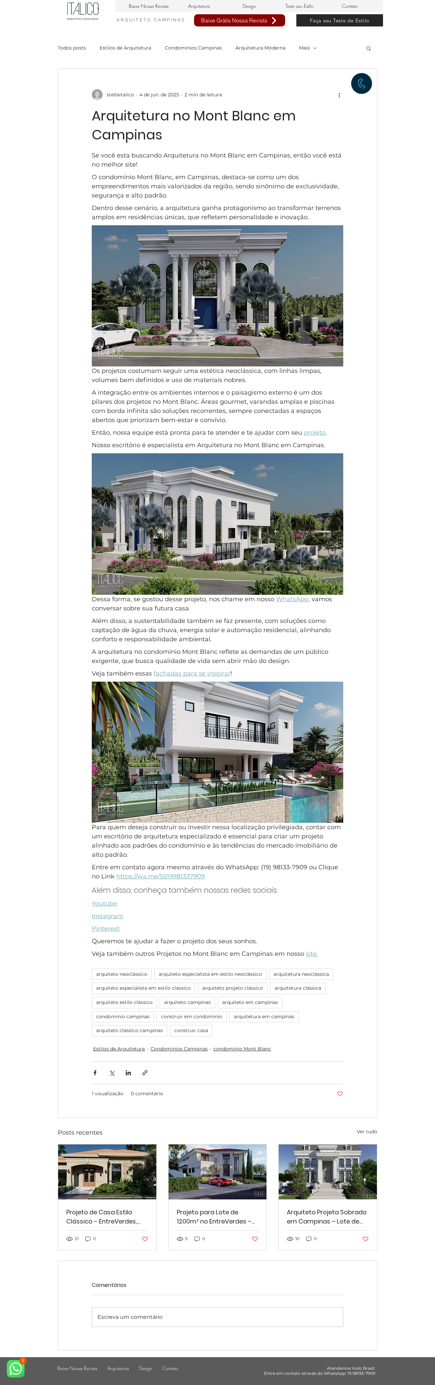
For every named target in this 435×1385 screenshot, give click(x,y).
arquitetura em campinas (264, 1016)
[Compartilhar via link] (145, 1072)
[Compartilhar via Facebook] (95, 1072)
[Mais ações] (339, 95)
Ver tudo (367, 1131)
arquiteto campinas (187, 1002)
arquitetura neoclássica (301, 974)
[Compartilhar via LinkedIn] (128, 1072)
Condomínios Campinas (193, 48)
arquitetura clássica (298, 988)
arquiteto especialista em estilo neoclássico (210, 974)
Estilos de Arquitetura (125, 48)
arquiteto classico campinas (129, 1030)
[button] (368, 48)
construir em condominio (191, 1016)
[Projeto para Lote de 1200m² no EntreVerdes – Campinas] (218, 1171)
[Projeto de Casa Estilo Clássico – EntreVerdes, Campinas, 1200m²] (107, 1171)
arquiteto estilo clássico (124, 1002)
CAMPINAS (170, 19)
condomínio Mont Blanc (242, 1049)
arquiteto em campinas (250, 1002)
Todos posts (72, 48)
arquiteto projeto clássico (232, 988)
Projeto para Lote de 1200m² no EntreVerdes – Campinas (214, 1217)
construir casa (191, 1030)
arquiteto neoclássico (121, 974)
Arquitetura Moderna (260, 48)
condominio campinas (123, 1016)
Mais (304, 48)
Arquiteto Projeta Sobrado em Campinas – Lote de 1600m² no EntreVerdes (327, 1217)
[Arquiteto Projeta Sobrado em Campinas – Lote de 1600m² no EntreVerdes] (328, 1171)
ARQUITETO (135, 19)
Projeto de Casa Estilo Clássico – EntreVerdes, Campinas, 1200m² (101, 1217)
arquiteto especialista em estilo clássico (143, 988)
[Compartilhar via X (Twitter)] (111, 1072)
